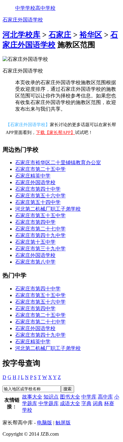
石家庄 (60, 35)
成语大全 (70, 403)
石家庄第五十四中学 (38, 202)
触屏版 (63, 422)
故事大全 (32, 396)
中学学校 (25, 8)
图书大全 (70, 396)
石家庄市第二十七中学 (40, 228)
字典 (86, 403)
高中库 (105, 396)
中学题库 (48, 403)
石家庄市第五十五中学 (40, 215)
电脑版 (44, 422)
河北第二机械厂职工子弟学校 (48, 209)
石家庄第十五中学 (35, 242)
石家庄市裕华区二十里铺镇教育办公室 (58, 162)
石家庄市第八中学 (35, 262)
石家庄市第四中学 (35, 222)
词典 (98, 403)
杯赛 (109, 403)
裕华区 (90, 35)
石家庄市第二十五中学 (40, 169)
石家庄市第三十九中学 (40, 248)
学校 (27, 410)
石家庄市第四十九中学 (40, 235)
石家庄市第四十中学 (38, 189)
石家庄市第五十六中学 (40, 195)
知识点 (51, 396)
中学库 (89, 396)
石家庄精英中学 (32, 175)
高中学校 (45, 8)
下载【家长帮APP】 (55, 132)
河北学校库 (21, 35)
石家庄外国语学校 (23, 19)
